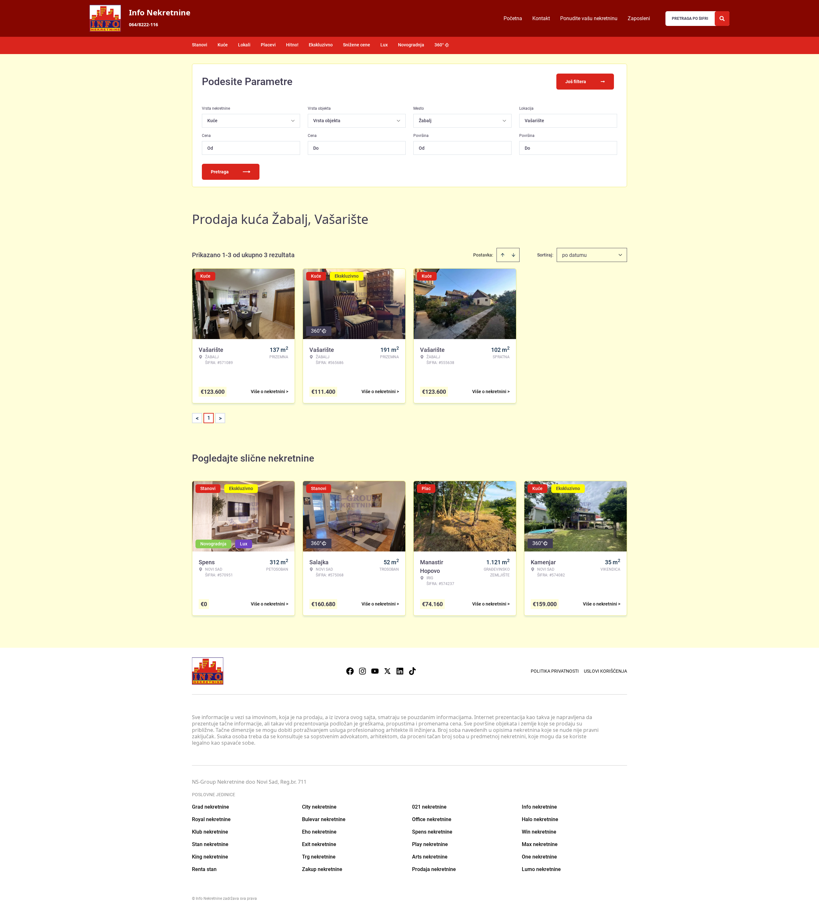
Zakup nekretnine (322, 869)
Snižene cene (356, 44)
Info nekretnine (539, 807)
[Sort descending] (513, 255)
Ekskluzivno (321, 44)
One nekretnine (539, 857)
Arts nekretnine (430, 857)
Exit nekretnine (319, 844)
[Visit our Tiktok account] (412, 671)
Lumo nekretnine (541, 869)
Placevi (268, 44)
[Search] (722, 18)
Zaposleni (639, 18)
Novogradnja (411, 44)
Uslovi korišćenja (605, 671)
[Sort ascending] (502, 255)
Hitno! (292, 44)
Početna (513, 18)
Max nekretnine (540, 844)
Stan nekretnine (210, 844)
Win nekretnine (539, 832)
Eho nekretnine (319, 832)
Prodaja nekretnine (434, 869)
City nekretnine (319, 807)
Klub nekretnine (210, 832)
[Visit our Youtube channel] (375, 671)
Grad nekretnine (210, 807)
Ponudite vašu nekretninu (588, 18)
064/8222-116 (143, 24)
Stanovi (199, 44)
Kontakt (541, 18)
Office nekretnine (431, 819)
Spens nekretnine (432, 832)
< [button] (197, 418)
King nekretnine (210, 857)
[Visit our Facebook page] (350, 671)
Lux (384, 44)
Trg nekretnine (319, 857)
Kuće (223, 44)
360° (439, 44)
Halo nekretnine (540, 819)
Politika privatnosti (555, 671)
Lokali (244, 44)
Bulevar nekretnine (324, 819)
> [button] (220, 418)
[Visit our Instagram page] (362, 671)
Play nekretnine (430, 844)
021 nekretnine (429, 807)
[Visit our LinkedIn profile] (400, 671)
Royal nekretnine (211, 819)
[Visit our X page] (387, 671)
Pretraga (220, 171)
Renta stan (204, 869)
